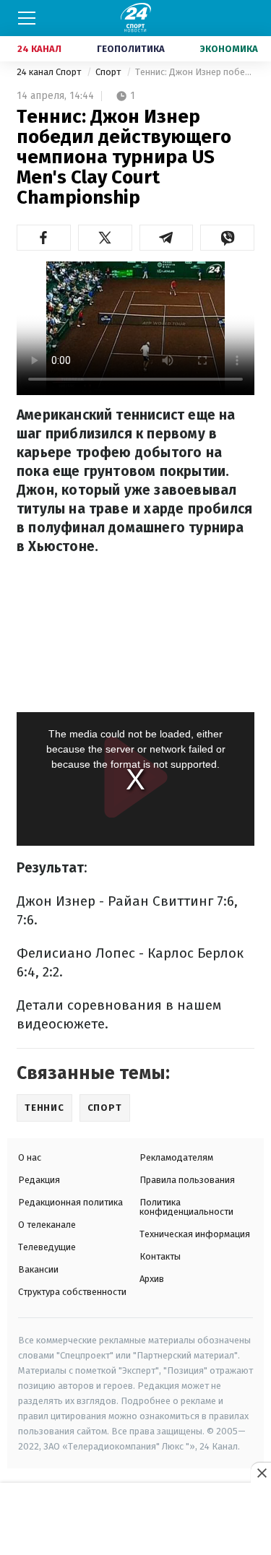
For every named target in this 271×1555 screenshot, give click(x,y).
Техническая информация (194, 1234)
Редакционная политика (70, 1202)
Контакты (160, 1256)
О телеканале (47, 1224)
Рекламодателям (176, 1157)
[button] (44, 238)
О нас (29, 1157)
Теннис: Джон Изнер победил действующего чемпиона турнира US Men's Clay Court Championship (194, 72)
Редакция (39, 1179)
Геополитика (131, 48)
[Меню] (26, 18)
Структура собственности (72, 1291)
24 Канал (39, 48)
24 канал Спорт (50, 72)
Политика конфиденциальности (186, 1207)
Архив (151, 1278)
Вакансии (38, 1269)
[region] (135, 1519)
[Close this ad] (261, 1473)
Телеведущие (47, 1247)
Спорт (109, 72)
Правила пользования (187, 1179)
